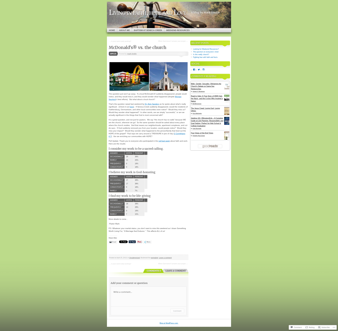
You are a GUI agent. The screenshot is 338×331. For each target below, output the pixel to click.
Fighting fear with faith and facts (205, 57)
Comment (177, 311)
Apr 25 (113, 54)
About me (124, 30)
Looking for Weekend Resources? (206, 49)
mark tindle (132, 54)
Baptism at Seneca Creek (148, 30)
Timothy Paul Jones (199, 135)
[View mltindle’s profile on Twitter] (199, 69)
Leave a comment (165, 258)
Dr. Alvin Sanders (152, 104)
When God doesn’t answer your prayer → (173, 41)
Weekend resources (178, 30)
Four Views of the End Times (202, 133)
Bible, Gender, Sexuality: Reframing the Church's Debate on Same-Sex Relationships (206, 86)
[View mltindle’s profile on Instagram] (204, 69)
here (131, 107)
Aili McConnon (197, 103)
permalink (154, 258)
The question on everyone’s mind (205, 52)
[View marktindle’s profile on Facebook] (194, 69)
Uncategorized (134, 258)
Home (112, 30)
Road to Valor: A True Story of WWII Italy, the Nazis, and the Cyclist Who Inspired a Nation (207, 98)
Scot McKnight (197, 113)
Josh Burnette (197, 128)
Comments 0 (154, 271)
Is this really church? (201, 54)
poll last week (164, 141)
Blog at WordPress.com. (169, 323)
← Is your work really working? (120, 41)
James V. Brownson (199, 91)
